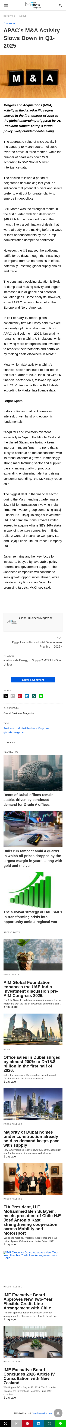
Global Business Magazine (33, 728)
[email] (16, 1423)
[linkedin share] (27, 696)
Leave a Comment (33, 679)
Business (9, 23)
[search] (60, 5)
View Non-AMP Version (42, 1413)
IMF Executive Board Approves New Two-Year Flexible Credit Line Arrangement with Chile (28, 1301)
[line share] (41, 696)
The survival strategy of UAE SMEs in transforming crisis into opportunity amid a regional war (33, 917)
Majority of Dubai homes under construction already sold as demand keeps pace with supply (31, 1139)
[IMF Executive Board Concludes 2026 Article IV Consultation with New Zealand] (33, 1342)
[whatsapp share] (34, 696)
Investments (11, 974)
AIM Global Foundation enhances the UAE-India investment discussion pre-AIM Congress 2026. (31, 989)
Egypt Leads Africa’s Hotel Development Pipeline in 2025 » (37, 644)
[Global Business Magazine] (33, 5)
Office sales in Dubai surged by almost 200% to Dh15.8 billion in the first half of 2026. (32, 1064)
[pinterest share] (20, 696)
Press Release (13, 1124)
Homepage (9, 16)
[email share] (13, 696)
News (7, 1049)
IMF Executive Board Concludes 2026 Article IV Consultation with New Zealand (29, 1376)
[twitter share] (6, 696)
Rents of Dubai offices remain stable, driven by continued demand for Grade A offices (29, 799)
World (23, 16)
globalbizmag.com (14, 732)
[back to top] (58, 1413)
